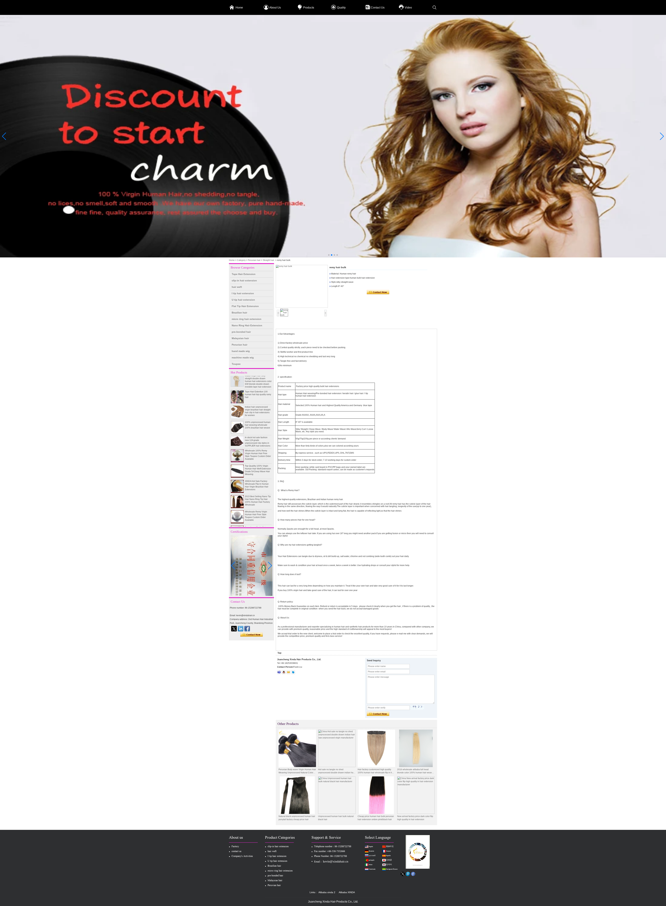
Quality (341, 7)
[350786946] (284, 672)
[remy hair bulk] (302, 286)
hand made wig (241, 351)
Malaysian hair (240, 338)
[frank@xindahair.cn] (288, 672)
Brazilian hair (239, 312)
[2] (333, 257)
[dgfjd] (234, 628)
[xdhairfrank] (279, 672)
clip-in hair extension (244, 280)
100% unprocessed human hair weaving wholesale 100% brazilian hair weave (257, 406)
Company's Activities (242, 856)
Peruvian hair (254, 260)
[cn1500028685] (293, 672)
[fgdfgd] (247, 628)
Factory (235, 847)
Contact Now (251, 634)
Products (308, 7)
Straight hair (268, 260)
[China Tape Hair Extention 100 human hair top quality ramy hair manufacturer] (237, 378)
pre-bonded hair (241, 331)
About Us (275, 7)
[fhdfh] (240, 628)
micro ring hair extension (246, 319)
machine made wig (243, 357)
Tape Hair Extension (243, 274)
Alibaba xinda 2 (326, 892)
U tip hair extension (243, 299)
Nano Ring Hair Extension (247, 325)
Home (239, 7)
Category (241, 260)
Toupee (236, 364)
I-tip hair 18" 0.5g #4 (254, 523)
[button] (329, 255)
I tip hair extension (243, 293)
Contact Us (378, 7)
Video (408, 7)
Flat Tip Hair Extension (245, 306)
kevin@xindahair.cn (335, 861)
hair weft (237, 287)
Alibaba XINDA (347, 892)
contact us (236, 851)
